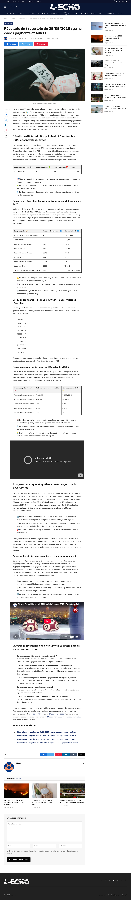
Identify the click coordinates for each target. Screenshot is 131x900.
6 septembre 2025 (74, 717)
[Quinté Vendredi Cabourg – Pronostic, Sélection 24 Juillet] (72, 790)
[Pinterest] (6, 130)
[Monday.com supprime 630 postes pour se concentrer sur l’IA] (97, 26)
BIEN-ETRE (65, 13)
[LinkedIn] (6, 125)
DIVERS (39, 1)
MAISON (31, 13)
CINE (93, 13)
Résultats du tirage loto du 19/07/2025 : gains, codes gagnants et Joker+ (47, 732)
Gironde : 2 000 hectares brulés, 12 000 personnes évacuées (42, 802)
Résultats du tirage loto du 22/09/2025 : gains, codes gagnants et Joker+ (47, 743)
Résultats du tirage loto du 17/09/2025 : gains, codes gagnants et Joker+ (47, 739)
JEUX (120, 13)
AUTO (101, 13)
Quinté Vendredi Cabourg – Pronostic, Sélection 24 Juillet (72, 801)
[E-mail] (6, 135)
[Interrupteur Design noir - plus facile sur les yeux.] (123, 1)
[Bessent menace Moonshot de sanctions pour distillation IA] (97, 87)
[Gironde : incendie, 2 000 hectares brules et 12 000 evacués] (16, 790)
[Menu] (5, 7)
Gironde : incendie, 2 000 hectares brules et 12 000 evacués (14, 802)
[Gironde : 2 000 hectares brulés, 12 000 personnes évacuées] (44, 790)
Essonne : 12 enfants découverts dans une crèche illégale (114, 63)
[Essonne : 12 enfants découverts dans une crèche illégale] (97, 63)
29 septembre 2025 (54, 717)
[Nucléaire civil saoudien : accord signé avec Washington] (97, 109)
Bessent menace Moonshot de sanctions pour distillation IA (114, 85)
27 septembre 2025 (56, 714)
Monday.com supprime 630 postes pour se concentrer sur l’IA (115, 26)
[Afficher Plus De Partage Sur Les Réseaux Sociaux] (51, 44)
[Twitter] (6, 120)
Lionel (12, 38)
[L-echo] (65, 7)
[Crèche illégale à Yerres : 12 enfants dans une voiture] (97, 76)
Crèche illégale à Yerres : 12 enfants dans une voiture (114, 74)
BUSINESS (42, 13)
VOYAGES (15, 1)
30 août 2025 (38, 714)
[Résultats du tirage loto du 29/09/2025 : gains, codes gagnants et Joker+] (44, 75)
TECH (23, 1)
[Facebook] (6, 115)
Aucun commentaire (36, 38)
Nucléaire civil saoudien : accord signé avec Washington (115, 107)
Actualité (8, 23)
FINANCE (21, 13)
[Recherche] (126, 1)
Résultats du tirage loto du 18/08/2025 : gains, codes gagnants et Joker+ (47, 736)
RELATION (31, 1)
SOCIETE (7, 1)
